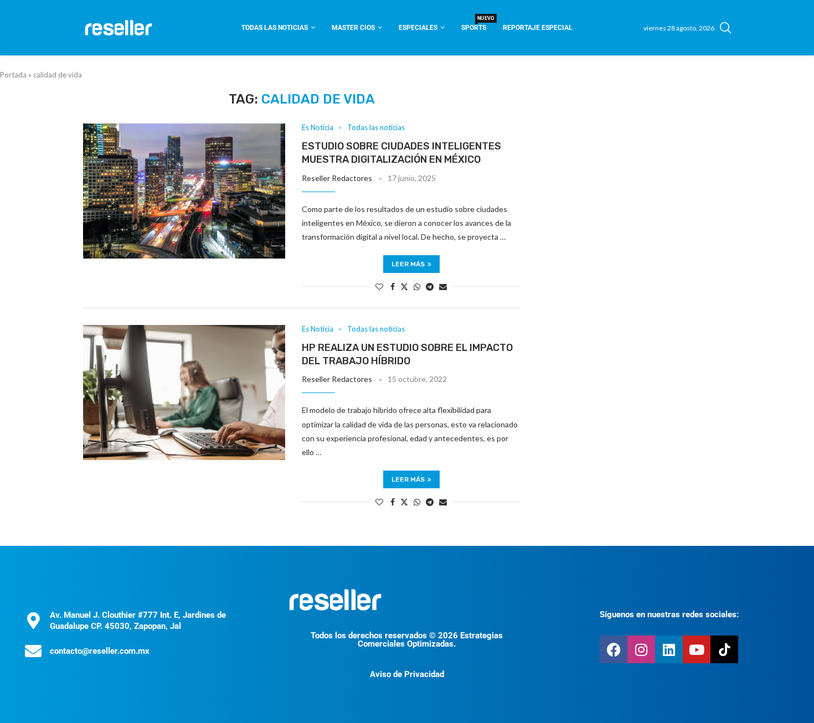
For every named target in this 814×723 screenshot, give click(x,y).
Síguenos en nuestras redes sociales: (669, 614)
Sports (473, 24)
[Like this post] (379, 286)
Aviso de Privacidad (407, 674)
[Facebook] (613, 649)
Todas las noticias (274, 28)
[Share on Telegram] (430, 286)
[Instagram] (641, 649)
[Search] (725, 28)
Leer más (408, 264)
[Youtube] (696, 649)
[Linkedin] (669, 649)
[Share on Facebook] (392, 286)
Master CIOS (353, 28)
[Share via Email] (443, 286)
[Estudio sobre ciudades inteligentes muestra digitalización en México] (184, 191)
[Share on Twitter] (404, 286)
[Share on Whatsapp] (417, 286)
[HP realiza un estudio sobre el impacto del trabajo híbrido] (184, 392)
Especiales (418, 28)
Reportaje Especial (538, 28)
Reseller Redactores (337, 178)
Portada (13, 74)
